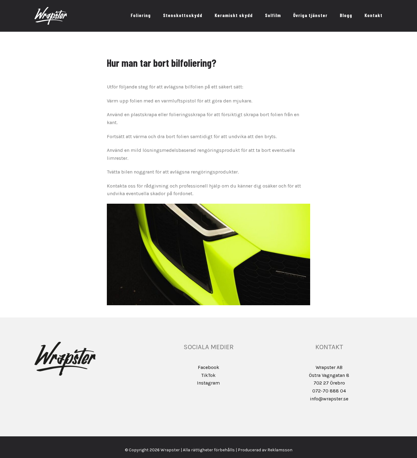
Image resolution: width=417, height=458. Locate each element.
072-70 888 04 (329, 391)
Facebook (208, 367)
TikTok (208, 375)
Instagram (208, 383)
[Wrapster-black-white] (50, 9)
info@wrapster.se (329, 399)
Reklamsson (279, 450)
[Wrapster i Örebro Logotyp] (65, 344)
